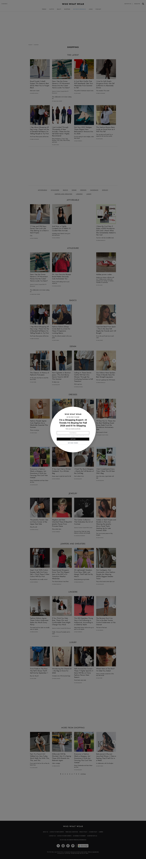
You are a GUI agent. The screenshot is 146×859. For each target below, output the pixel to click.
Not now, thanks (73, 443)
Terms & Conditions (75, 435)
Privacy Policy (82, 435)
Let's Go (72, 439)
